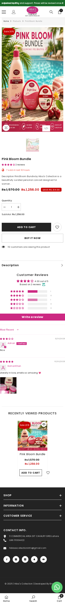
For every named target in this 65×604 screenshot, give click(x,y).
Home (6, 21)
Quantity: (7, 200)
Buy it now (32, 238)
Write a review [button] (32, 317)
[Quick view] (43, 424)
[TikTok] (25, 559)
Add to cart (26, 227)
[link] (33, 598)
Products (17, 21)
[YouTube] (43, 559)
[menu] (4, 12)
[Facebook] (6, 559)
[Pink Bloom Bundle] (32, 436)
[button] (8, 164)
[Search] (51, 12)
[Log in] (14, 12)
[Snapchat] (34, 559)
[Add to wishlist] (57, 227)
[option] (32, 3)
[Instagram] (16, 559)
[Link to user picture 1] (8, 385)
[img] (6, 338)
